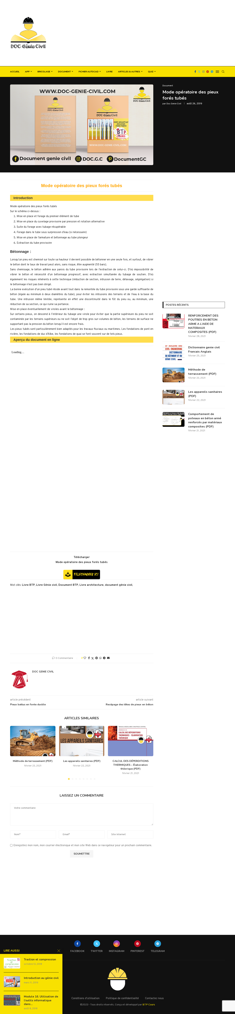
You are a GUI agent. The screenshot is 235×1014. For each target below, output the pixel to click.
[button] (15, 753)
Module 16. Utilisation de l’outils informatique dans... (41, 1000)
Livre (109, 71)
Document (64, 71)
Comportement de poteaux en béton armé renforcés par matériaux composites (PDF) (205, 420)
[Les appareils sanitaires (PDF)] (81, 741)
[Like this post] (85, 658)
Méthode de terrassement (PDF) (33, 761)
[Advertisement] (154, 33)
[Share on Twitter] (92, 658)
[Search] (223, 71)
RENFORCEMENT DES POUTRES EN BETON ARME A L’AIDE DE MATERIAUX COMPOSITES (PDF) (203, 324)
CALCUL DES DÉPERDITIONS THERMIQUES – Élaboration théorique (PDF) (131, 765)
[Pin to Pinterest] (96, 658)
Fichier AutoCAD (88, 71)
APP (27, 71)
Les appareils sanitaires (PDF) (81, 761)
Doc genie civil (174, 103)
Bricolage (43, 71)
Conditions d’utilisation (85, 998)
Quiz (150, 71)
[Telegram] (212, 71)
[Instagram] (203, 71)
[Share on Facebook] (89, 658)
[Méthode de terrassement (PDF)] (32, 741)
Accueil (14, 71)
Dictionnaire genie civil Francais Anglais (204, 349)
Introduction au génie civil (41, 978)
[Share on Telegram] (104, 658)
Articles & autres (129, 71)
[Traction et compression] (12, 963)
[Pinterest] (207, 71)
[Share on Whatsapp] (100, 658)
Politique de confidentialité (122, 998)
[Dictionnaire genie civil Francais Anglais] (173, 352)
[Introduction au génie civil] (12, 981)
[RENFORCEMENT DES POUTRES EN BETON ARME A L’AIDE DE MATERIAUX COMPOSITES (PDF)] (173, 321)
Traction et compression (40, 959)
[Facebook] (195, 71)
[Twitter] (199, 71)
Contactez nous (154, 998)
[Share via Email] (108, 658)
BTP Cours (148, 1004)
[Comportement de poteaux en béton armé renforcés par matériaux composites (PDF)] (173, 419)
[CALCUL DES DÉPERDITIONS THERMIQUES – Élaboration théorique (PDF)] (130, 741)
